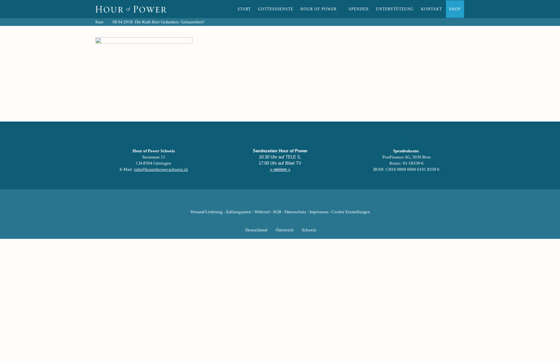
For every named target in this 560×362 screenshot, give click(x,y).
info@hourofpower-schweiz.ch (161, 169)
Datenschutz (295, 212)
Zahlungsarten (238, 212)
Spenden (359, 9)
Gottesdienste (275, 9)
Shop (455, 9)
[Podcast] (302, 202)
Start (244, 9)
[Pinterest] (291, 202)
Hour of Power (318, 9)
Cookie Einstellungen (351, 212)
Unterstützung (395, 9)
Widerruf (262, 212)
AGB (277, 212)
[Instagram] (280, 202)
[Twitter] (258, 202)
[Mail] (313, 202)
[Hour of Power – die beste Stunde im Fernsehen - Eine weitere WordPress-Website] (131, 9)
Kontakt (431, 9)
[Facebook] (247, 202)
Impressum (318, 212)
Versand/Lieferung (206, 212)
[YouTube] (269, 202)
